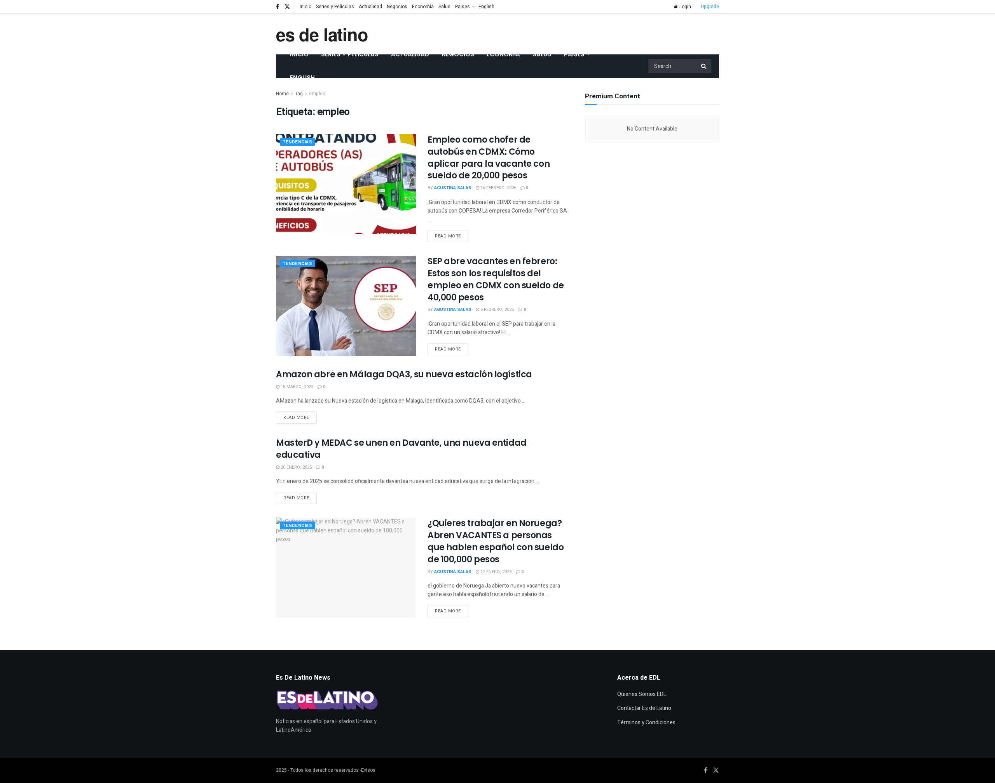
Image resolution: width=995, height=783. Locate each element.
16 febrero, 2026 (497, 188)
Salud (444, 6)
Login (684, 6)
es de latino (322, 34)
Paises (462, 6)
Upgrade (710, 6)
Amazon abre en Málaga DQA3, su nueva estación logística (404, 374)
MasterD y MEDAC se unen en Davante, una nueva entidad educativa (401, 449)
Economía (423, 6)
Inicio (305, 6)
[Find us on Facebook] (277, 7)
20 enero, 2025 (295, 467)
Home (282, 93)
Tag (299, 93)
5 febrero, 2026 (496, 309)
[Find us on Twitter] (287, 7)
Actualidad (370, 6)
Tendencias (297, 142)
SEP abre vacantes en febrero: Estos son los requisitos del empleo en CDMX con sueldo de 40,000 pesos (496, 279)
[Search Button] (704, 66)
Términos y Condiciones (646, 722)
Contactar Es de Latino (644, 708)
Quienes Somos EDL (641, 694)
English (486, 6)
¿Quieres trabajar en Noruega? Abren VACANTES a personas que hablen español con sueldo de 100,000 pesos (496, 541)
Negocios (397, 6)
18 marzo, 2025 (296, 387)
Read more (451, 234)
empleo (317, 93)
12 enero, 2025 (495, 572)
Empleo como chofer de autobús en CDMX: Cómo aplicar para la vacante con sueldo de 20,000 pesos (489, 157)
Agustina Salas (452, 188)
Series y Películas (335, 6)
